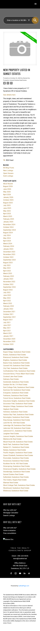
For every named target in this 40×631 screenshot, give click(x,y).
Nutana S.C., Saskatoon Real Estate (16, 447)
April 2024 (7, 241)
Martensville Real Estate (12, 439)
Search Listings (9, 515)
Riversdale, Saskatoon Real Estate (16, 458)
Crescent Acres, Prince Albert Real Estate (18, 374)
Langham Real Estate (11, 434)
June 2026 (7, 189)
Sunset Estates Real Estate (18, 80)
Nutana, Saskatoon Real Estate (14, 450)
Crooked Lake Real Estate (13, 376)
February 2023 (8, 276)
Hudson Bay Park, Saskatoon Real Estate (18, 415)
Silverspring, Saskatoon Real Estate (16, 466)
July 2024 (7, 235)
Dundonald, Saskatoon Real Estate (16, 382)
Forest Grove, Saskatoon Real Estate (17, 398)
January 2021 (8, 336)
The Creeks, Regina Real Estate (15, 480)
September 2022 (9, 287)
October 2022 (8, 284)
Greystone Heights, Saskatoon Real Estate (19, 401)
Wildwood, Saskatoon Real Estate (15, 491)
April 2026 (7, 195)
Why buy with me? (10, 510)
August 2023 (8, 263)
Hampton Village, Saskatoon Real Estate (18, 406)
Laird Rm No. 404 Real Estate (14, 423)
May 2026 (7, 192)
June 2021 (7, 325)
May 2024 (7, 238)
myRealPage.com (23, 586)
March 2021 (7, 333)
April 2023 (7, 271)
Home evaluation (9, 530)
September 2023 (9, 260)
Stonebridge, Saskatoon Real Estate (16, 472)
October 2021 (8, 314)
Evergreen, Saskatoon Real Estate (15, 393)
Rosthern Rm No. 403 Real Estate (15, 464)
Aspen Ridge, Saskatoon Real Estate (16, 352)
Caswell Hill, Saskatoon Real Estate (16, 366)
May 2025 (7, 211)
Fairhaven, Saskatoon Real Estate (15, 396)
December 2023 (9, 252)
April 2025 (7, 214)
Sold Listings (8, 176)
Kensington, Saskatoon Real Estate (16, 417)
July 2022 (7, 292)
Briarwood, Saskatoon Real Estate (15, 357)
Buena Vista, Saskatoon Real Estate (16, 363)
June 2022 (7, 295)
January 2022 (8, 309)
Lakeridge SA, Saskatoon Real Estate (17, 425)
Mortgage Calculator (10, 513)
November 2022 (9, 282)
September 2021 (9, 317)
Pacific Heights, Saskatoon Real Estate (17, 453)
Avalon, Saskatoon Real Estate (14, 355)
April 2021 (7, 331)
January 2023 (8, 279)
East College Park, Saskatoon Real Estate (18, 387)
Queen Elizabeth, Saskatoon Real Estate (18, 455)
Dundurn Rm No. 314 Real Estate (15, 385)
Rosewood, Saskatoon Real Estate (16, 461)
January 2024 (8, 249)
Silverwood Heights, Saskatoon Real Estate (19, 469)
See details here (9, 95)
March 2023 (7, 273)
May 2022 (7, 298)
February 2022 (8, 306)
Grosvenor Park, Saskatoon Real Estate (17, 404)
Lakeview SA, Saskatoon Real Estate (17, 428)
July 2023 (7, 265)
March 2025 (7, 216)
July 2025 (7, 205)
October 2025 (8, 200)
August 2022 (8, 290)
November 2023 (9, 254)
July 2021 (7, 322)
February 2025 (8, 219)
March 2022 (7, 303)
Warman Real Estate (10, 483)
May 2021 (7, 328)
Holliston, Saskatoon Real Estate (15, 412)
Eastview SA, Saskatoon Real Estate (16, 390)
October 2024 (8, 227)
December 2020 (9, 339)
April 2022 (7, 301)
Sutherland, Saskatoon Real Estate (16, 477)
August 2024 (8, 233)
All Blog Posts (8, 168)
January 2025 (8, 222)
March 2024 (7, 244)
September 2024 (9, 230)
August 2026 (8, 186)
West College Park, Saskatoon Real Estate (19, 485)
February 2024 (8, 246)
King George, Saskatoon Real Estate (16, 420)
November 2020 (9, 341)
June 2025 (7, 208)
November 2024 (9, 225)
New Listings (8, 171)
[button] (11, 573)
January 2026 (8, 197)
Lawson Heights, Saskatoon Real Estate (18, 436)
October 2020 (8, 344)
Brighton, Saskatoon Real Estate (15, 360)
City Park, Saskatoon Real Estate (15, 368)
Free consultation (9, 533)
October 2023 (8, 257)
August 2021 (8, 320)
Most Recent (8, 184)
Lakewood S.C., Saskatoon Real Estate (17, 431)
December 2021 (9, 312)
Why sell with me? (10, 528)
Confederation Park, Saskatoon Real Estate (19, 371)
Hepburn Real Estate (10, 409)
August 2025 (8, 203)
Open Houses (8, 173)
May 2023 (7, 268)
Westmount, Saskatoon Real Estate (16, 488)
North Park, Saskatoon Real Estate (16, 444)
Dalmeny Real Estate (11, 379)
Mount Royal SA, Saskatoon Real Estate (18, 442)
